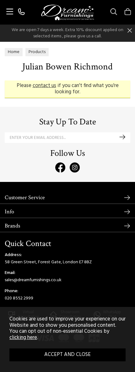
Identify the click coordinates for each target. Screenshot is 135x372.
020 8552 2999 (19, 298)
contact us (44, 86)
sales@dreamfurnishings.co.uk (33, 280)
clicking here (23, 338)
